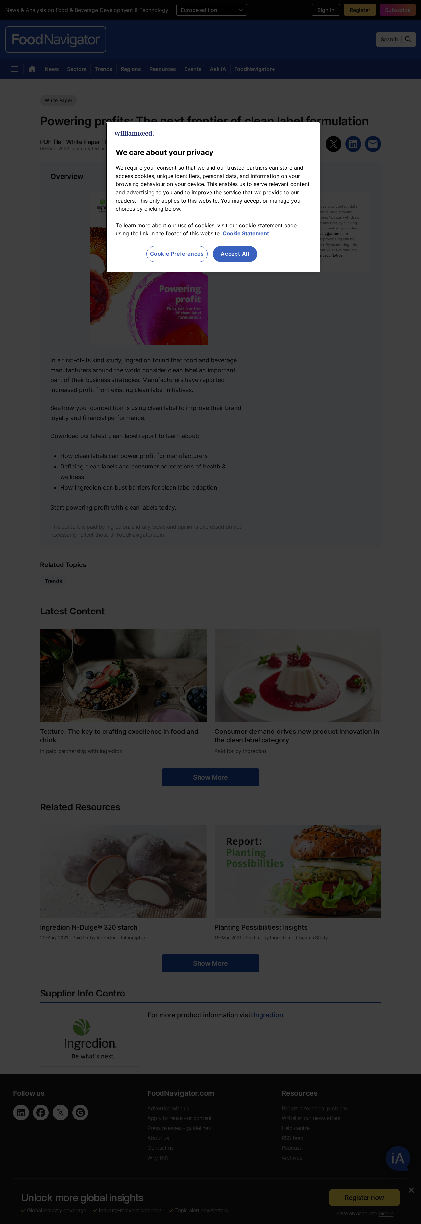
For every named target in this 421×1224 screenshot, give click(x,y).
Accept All (235, 254)
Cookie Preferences (177, 254)
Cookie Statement (246, 233)
